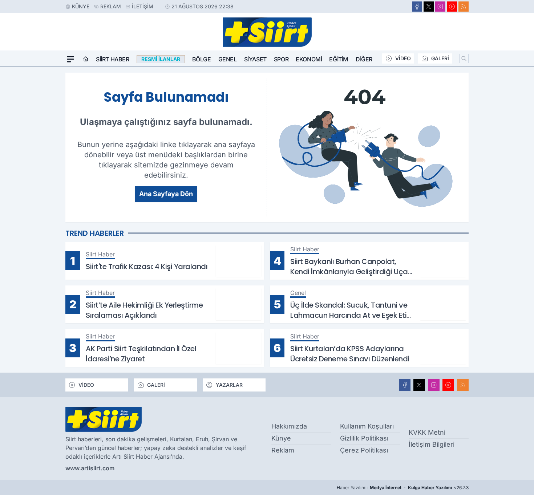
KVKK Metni (427, 432)
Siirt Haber (112, 59)
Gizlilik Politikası (364, 438)
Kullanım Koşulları (367, 426)
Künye (80, 6)
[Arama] (464, 58)
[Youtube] (452, 6)
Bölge (201, 59)
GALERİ (440, 58)
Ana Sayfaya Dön (166, 194)
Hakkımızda (289, 426)
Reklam (110, 6)
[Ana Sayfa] (86, 59)
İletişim (142, 6)
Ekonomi (309, 59)
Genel (227, 59)
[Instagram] (440, 6)
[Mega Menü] (70, 59)
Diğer (364, 59)
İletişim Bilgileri (431, 444)
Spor (281, 59)
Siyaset (255, 59)
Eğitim (338, 59)
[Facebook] (417, 6)
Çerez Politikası (364, 450)
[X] (429, 6)
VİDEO (403, 58)
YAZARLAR (229, 385)
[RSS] (463, 6)
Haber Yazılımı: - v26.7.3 (403, 487)
